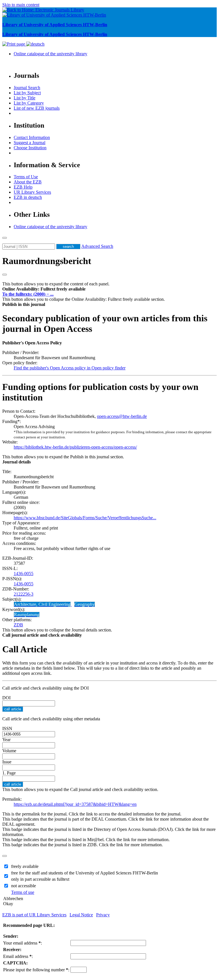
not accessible (23, 885)
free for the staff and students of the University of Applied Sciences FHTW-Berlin (84, 872)
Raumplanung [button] (26, 614)
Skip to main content (20, 4)
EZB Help (23, 187)
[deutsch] (35, 44)
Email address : (18, 956)
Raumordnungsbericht (46, 261)
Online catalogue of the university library (50, 53)
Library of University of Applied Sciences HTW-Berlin (54, 24)
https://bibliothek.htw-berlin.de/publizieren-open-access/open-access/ (75, 447)
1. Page (9, 772)
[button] (44, 289)
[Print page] (14, 44)
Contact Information (32, 137)
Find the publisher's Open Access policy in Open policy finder (69, 367)
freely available (24, 866)
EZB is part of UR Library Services (34, 914)
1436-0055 (23, 573)
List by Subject (27, 92)
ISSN (7, 728)
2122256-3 (23, 594)
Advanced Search (97, 246)
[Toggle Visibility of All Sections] (4, 274)
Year (6, 739)
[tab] (109, 289)
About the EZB (28, 181)
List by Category (29, 103)
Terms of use (22, 892)
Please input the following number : (36, 969)
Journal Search (27, 87)
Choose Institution (30, 147)
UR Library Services (32, 192)
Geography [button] (84, 604)
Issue (6, 761)
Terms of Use (26, 176)
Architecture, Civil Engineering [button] (42, 604)
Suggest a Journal (29, 142)
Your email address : (22, 943)
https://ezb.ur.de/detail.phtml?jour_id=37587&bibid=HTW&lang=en (75, 804)
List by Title (24, 97)
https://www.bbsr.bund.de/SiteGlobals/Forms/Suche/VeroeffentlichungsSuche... (85, 517)
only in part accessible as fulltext (40, 879)
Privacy (103, 914)
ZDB (18, 624)
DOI (6, 697)
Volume (9, 750)
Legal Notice (81, 914)
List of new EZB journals (37, 108)
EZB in (28, 197)
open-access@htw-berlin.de (122, 416)
